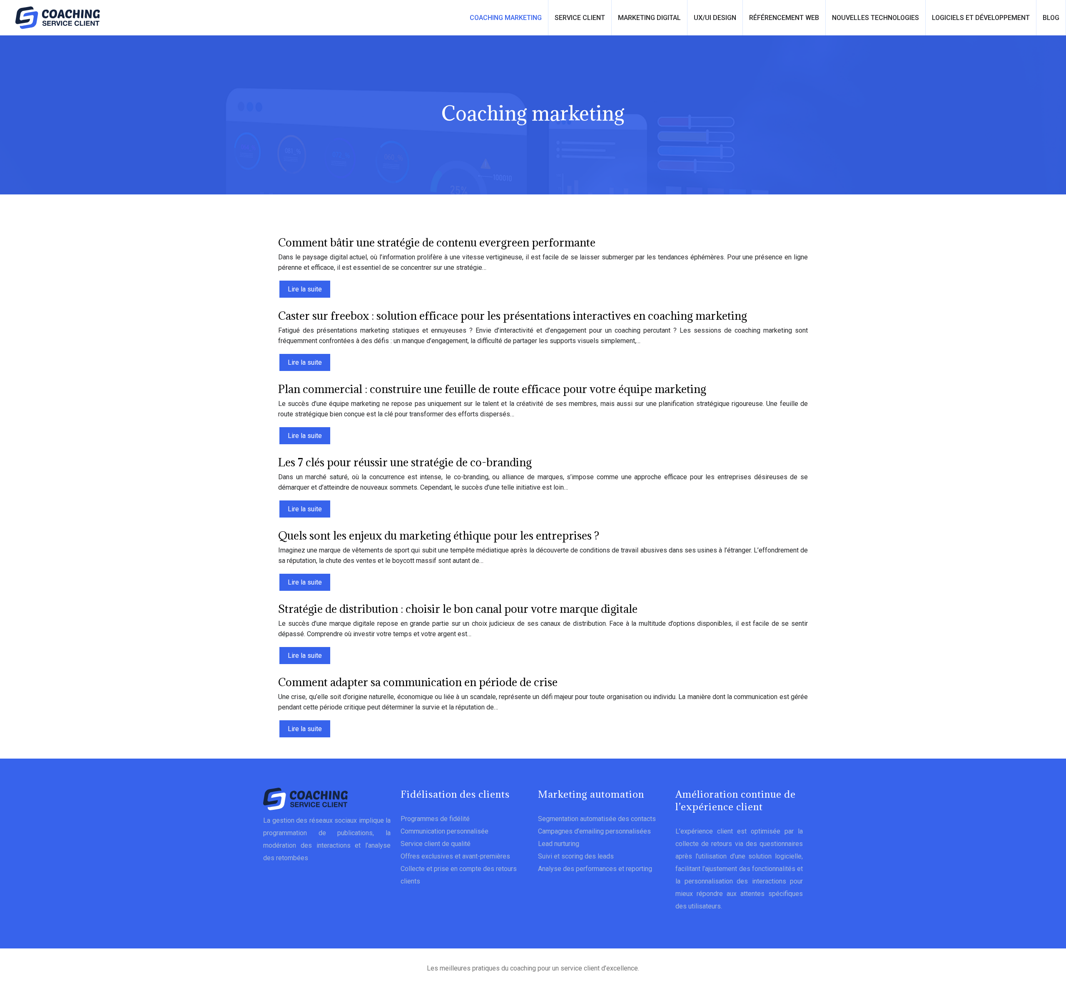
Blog (1051, 18)
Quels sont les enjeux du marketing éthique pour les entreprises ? (438, 535)
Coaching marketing (506, 18)
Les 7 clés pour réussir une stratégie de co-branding (405, 462)
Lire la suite (305, 289)
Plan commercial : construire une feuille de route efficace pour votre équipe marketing (492, 389)
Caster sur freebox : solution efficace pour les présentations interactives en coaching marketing (512, 316)
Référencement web (784, 18)
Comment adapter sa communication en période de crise (418, 682)
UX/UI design (715, 18)
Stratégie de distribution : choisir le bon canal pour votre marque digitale (458, 609)
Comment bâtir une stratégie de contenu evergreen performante (436, 242)
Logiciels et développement (981, 18)
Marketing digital (649, 18)
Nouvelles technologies (875, 18)
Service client (580, 18)
